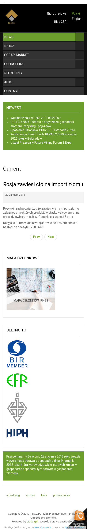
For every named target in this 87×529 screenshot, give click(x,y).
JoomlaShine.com (42, 527)
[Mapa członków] (31, 289)
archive (30, 495)
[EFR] (17, 380)
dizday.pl (32, 521)
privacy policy (61, 495)
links (44, 495)
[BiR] (17, 354)
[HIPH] (17, 433)
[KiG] (17, 407)
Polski (76, 13)
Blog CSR (60, 21)
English (77, 18)
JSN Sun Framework (74, 527)
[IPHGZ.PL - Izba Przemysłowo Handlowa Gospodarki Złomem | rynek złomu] (11, 19)
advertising (13, 495)
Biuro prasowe (57, 13)
